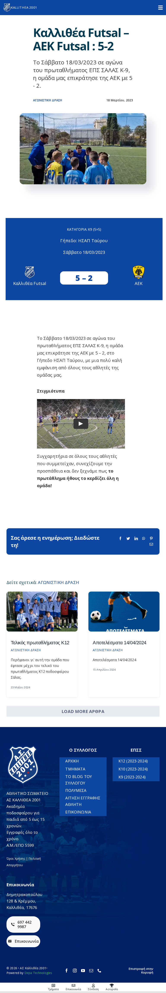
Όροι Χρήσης (15, 858)
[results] (124, 594)
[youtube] (83, 970)
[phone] (99, 970)
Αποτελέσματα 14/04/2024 (119, 642)
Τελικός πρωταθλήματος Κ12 (40, 642)
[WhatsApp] (143, 538)
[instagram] (75, 970)
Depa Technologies (38, 973)
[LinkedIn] (136, 538)
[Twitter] (128, 538)
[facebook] (67, 970)
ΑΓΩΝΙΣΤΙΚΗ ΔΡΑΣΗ (47, 100)
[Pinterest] (151, 538)
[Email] (151, 544)
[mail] (91, 970)
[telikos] (42, 594)
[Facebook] (120, 538)
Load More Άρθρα (83, 711)
